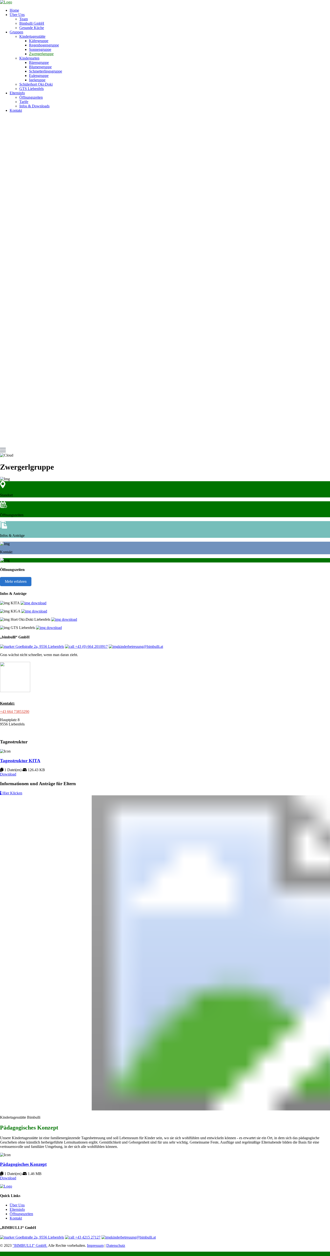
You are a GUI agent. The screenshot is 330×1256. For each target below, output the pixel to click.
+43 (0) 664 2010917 (91, 646)
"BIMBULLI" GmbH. (30, 1245)
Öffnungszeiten (31, 97)
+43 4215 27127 (87, 1237)
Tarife (23, 102)
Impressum (95, 1245)
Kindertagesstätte (32, 36)
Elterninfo (17, 93)
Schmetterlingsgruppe (45, 71)
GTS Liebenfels (31, 89)
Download (8, 774)
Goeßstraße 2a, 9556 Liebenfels (39, 646)
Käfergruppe (38, 41)
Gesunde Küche (31, 28)
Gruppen (16, 32)
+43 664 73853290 (14, 711)
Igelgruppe (37, 80)
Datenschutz (115, 1245)
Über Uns (17, 15)
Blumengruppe (40, 67)
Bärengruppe (39, 62)
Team (23, 19)
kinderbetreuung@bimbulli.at (140, 646)
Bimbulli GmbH (31, 23)
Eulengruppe (39, 76)
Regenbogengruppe (44, 45)
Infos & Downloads (34, 106)
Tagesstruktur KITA (20, 760)
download (38, 603)
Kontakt (16, 110)
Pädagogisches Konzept (23, 1164)
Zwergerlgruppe (41, 54)
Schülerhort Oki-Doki (36, 84)
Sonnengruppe (40, 49)
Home (14, 10)
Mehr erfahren (16, 581)
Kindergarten (29, 58)
